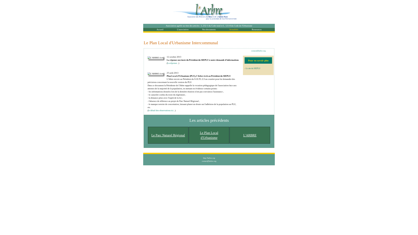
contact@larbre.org (258, 51)
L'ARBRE (250, 135)
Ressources (257, 29)
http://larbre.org (209, 158)
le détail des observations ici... (161, 110)
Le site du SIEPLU (253, 68)
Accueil (160, 29)
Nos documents (209, 29)
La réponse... (172, 63)
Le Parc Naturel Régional (168, 135)
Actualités (233, 29)
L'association (183, 29)
